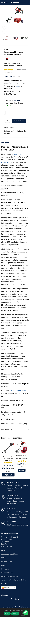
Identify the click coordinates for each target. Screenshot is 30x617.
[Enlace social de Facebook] (11, 599)
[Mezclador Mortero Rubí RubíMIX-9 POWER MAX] (8, 448)
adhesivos (5, 162)
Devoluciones (6, 561)
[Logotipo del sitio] (15, 3)
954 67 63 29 (6, 546)
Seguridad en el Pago (9, 554)
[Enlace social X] (13, 599)
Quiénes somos (7, 573)
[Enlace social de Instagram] (16, 599)
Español (6, 587)
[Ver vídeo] (4, 27)
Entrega (4, 558)
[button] (3, 20)
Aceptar (7, 613)
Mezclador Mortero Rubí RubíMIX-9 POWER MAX (8, 458)
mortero (17, 154)
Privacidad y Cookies (9, 576)
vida (17, 86)
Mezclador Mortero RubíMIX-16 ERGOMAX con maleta (22, 456)
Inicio (6, 49)
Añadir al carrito (18, 121)
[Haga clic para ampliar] (4, 31)
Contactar (5, 569)
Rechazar (15, 613)
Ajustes (23, 613)
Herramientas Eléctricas (13, 52)
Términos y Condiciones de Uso (13, 580)
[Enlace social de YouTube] (18, 599)
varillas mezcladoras (19, 391)
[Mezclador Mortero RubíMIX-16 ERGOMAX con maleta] (21, 447)
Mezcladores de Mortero (13, 54)
